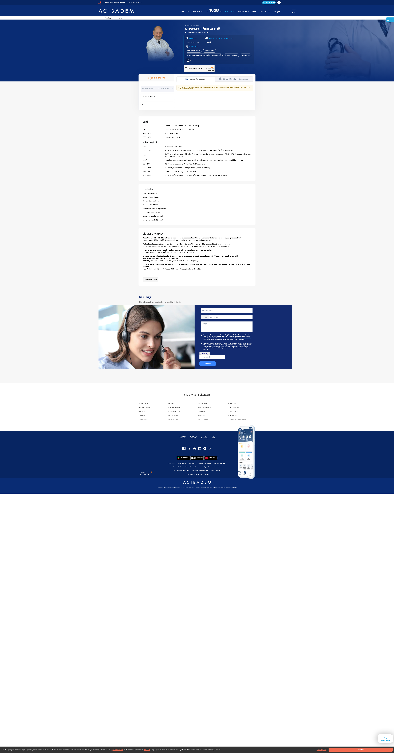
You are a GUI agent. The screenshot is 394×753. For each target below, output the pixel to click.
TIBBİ (204, 437)
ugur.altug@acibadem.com (198, 32)
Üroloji (208, 42)
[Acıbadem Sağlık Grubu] (116, 11)
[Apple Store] (197, 458)
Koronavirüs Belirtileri (205, 407)
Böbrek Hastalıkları (193, 51)
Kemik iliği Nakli (173, 419)
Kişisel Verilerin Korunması (212, 467)
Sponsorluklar (177, 467)
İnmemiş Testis (209, 51)
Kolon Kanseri (202, 403)
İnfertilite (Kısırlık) (231, 55)
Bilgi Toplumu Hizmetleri (181, 470)
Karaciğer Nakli (173, 415)
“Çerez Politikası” (117, 750)
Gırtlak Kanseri (143, 419)
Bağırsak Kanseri (144, 407)
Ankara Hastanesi (193, 42)
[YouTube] (194, 448)
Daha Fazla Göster (150, 279)
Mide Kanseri (232, 403)
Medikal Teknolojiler (204, 463)
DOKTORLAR (229, 11)
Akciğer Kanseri (144, 403)
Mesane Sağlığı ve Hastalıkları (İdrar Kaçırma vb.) (204, 55)
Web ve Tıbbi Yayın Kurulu (193, 474)
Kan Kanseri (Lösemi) (175, 411)
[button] (205, 317)
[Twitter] (189, 448)
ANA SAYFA (185, 11)
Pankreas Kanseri (233, 407)
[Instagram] (204, 448)
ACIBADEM (269, 3)
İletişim (207, 474)
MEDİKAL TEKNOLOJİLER (247, 11)
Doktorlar (192, 463)
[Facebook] (184, 448)
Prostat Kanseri (233, 411)
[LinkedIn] (199, 448)
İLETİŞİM (277, 11)
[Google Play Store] (183, 458)
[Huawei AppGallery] (211, 458)
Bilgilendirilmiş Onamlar (193, 467)
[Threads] (210, 448)
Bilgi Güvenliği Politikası (200, 470)
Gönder (208, 364)
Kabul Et (361, 750)
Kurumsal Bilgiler (219, 463)
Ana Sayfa (172, 463)
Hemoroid (171, 403)
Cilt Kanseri (142, 415)
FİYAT (213, 437)
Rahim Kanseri (232, 415)
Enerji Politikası (215, 470)
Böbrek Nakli (143, 411)
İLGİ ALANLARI (265, 11)
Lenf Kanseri (202, 411)
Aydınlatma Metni (245, 338)
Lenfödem (201, 415)
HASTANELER (198, 11)
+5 (188, 60)
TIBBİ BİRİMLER (214, 10)
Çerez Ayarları (321, 750)
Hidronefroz (246, 55)
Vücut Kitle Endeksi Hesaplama (238, 419)
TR (391, 20)
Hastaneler (182, 463)
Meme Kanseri (203, 419)
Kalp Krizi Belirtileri (174, 407)
